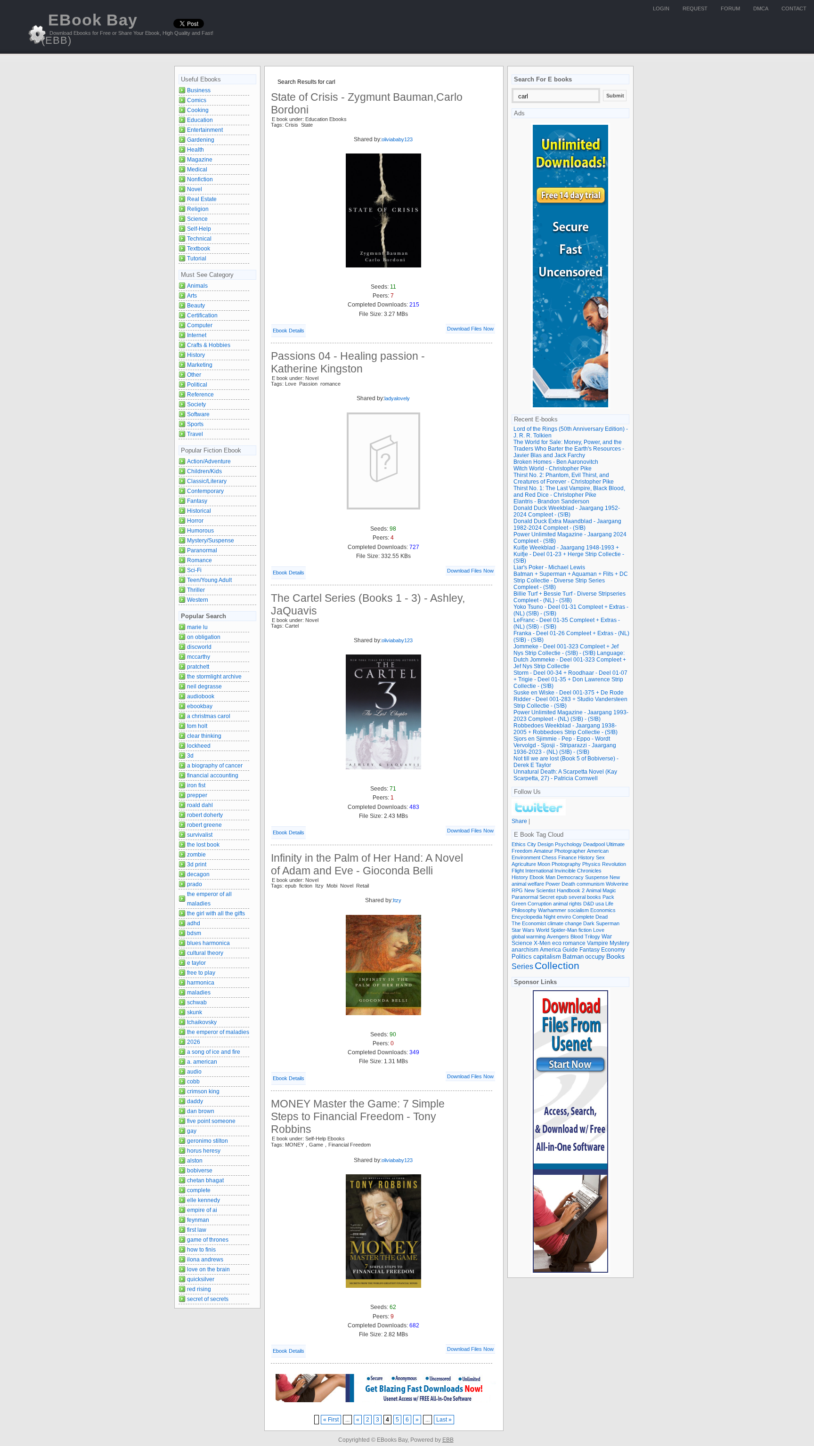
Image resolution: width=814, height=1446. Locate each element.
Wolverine (617, 884)
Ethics (519, 844)
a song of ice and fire (213, 1052)
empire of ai (202, 1210)
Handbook (568, 890)
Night (549, 917)
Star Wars (523, 930)
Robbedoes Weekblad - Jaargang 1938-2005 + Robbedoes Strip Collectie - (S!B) (565, 728)
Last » (444, 1419)
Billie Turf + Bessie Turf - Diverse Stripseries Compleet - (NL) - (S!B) (569, 597)
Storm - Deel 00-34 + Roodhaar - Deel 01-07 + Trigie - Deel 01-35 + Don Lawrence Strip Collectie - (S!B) (570, 679)
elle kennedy (203, 1200)
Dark (588, 923)
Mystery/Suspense (210, 540)
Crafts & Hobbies (208, 345)
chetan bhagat (205, 1180)
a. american (202, 1061)
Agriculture (524, 864)
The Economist (529, 923)
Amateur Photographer (560, 851)
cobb (193, 1081)
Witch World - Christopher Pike (552, 468)
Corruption (540, 903)
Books (615, 956)
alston (195, 1160)
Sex (600, 857)
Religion (198, 209)
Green (519, 903)
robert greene (204, 825)
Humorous (200, 530)
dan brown (200, 1111)
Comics (196, 100)
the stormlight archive (214, 676)
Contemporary (205, 491)
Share (519, 821)
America (550, 949)
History (196, 355)
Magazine (199, 159)
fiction (585, 930)
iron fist (196, 785)
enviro (564, 917)
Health (195, 149)
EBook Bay (89, 28)
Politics (522, 956)
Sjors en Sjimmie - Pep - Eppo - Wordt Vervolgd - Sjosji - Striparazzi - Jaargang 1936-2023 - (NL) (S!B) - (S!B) (564, 745)
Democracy (570, 877)
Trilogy (592, 936)
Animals (197, 286)
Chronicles (589, 870)
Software (198, 414)
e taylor (196, 963)
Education (200, 120)
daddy (195, 1101)
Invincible (565, 870)
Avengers (558, 936)
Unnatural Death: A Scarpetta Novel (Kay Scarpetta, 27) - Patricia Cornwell (565, 775)
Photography (566, 864)
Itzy (397, 900)
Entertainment (205, 130)
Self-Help (199, 229)
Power (552, 884)
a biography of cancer (215, 765)
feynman (198, 1220)
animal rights (567, 903)
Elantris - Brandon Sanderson (551, 501)
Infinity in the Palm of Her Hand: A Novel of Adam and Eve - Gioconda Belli (367, 864)
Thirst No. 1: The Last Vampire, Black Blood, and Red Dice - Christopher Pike (569, 491)
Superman (607, 923)
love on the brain (208, 1269)
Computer (199, 325)
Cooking (198, 110)
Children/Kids (204, 471)
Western (197, 600)
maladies (199, 992)
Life (609, 903)
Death (568, 884)
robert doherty (205, 815)
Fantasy (197, 501)
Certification (202, 315)
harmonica (200, 982)
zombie (196, 854)
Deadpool (594, 844)
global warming (528, 936)
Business (199, 90)
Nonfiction (200, 179)
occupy (595, 956)
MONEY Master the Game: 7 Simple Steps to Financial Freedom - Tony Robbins (358, 1116)
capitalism (547, 956)
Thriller (196, 590)
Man (550, 877)
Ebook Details (288, 330)
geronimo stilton (207, 1141)
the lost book (203, 844)
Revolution (614, 864)
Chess (549, 857)
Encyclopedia (527, 917)
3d (190, 755)
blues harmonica (208, 943)
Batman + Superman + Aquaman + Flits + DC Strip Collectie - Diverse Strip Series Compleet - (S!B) (570, 580)
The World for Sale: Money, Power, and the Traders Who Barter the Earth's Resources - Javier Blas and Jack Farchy (568, 449)
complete (199, 1190)
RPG (517, 890)
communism (590, 884)
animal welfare (528, 884)
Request (695, 8)
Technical (199, 238)
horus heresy (203, 1150)
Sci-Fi (194, 570)
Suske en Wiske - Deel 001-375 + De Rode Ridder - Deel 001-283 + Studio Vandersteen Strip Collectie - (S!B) (570, 699)
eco (557, 943)
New (615, 877)
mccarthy (198, 657)
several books (585, 897)
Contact (793, 8)
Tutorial (196, 258)
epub (561, 897)
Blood (576, 936)
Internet (196, 335)
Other (194, 375)
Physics (591, 864)
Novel (194, 189)
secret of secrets (207, 1299)
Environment (526, 857)
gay (191, 1131)
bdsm (194, 933)
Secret (546, 897)
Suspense (596, 877)
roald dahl (200, 805)
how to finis (201, 1249)
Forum (730, 8)
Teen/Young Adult (209, 580)
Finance (567, 857)
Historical (199, 511)
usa (599, 903)
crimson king (203, 1091)
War (607, 936)
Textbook (198, 248)
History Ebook (528, 877)
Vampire (597, 943)
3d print (196, 864)
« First (331, 1419)
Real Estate (202, 199)
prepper (197, 795)
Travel (195, 434)
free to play (201, 972)
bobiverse (199, 1170)
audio (194, 1071)
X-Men (542, 943)
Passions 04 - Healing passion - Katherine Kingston (348, 362)
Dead (601, 917)
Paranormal (202, 550)
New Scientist (539, 890)
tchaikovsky (202, 1022)
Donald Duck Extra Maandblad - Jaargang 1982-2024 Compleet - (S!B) (567, 524)
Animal (593, 890)
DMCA (760, 8)
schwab (197, 1002)
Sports (195, 424)
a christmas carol (208, 716)
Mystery (619, 943)
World (542, 930)
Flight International (532, 870)
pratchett (198, 666)
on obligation (203, 637)
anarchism (525, 949)
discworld (199, 647)
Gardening (200, 140)
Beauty (196, 305)
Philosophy (524, 910)
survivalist (199, 835)
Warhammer (552, 910)
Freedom (522, 851)
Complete (583, 917)
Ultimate (615, 844)
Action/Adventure (209, 461)
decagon (198, 874)
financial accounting (212, 775)
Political (197, 384)
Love (598, 930)
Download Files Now (470, 328)
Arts (192, 295)
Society (196, 404)
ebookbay (199, 706)
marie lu (197, 627)
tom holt (197, 726)
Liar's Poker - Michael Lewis (549, 567)
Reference (200, 394)
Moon (543, 864)
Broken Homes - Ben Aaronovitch (555, 462)
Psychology (568, 844)
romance (574, 943)
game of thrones (207, 1239)
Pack (608, 897)
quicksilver (200, 1279)
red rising (199, 1289)
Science (197, 219)
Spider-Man (564, 930)
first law (196, 1230)
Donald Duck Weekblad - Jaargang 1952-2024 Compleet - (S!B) (566, 511)
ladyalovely (397, 398)
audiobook (200, 696)
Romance (199, 560)
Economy (613, 949)
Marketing (199, 365)
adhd (193, 923)
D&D (588, 903)
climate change (564, 923)
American (598, 851)
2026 (193, 1042)
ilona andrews (205, 1259)
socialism (578, 910)
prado (194, 884)
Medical (197, 169)
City (531, 844)
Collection (557, 965)
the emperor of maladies (218, 1032)
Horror (195, 520)
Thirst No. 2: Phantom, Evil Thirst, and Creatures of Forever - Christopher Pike (563, 478)
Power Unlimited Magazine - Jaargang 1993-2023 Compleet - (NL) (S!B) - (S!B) (570, 715)
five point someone (211, 1121)
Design (545, 844)
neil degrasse (204, 686)
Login (661, 8)
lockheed (199, 746)
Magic (609, 890)
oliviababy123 (397, 139)
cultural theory (205, 953)
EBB (448, 1440)
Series (522, 966)
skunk (194, 1012)
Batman (573, 956)
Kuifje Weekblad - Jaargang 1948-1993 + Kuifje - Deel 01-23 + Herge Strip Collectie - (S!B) (568, 554)
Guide (570, 949)
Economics (603, 910)
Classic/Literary (207, 481)
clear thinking (204, 736)
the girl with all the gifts (216, 913)
